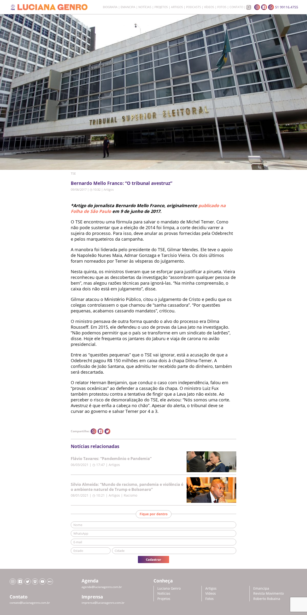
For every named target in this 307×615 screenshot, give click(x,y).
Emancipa (128, 7)
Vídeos (209, 7)
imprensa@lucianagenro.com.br (103, 603)
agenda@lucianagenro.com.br (102, 587)
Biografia (110, 7)
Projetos (161, 7)
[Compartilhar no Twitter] (107, 431)
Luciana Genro (169, 588)
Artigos (177, 7)
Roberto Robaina (266, 598)
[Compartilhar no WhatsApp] (93, 431)
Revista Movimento (268, 593)
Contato (236, 7)
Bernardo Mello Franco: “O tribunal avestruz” (121, 183)
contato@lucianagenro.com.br (30, 603)
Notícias (144, 7)
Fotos (221, 7)
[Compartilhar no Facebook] (100, 431)
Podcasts (193, 7)
